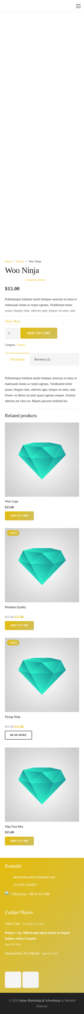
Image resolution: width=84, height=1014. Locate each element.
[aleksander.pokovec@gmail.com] (9, 877)
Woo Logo (11, 501)
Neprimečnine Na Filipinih (22, 953)
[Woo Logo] (42, 425)
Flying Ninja (12, 717)
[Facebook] (13, 980)
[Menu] (78, 6)
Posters (20, 261)
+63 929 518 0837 (25, 885)
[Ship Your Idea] (42, 750)
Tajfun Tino (12, 923)
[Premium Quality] (42, 531)
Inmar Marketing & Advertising (39, 1000)
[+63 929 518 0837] (9, 885)
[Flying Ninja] (42, 640)
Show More (12, 321)
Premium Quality (15, 607)
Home (8, 261)
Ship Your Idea (14, 826)
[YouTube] (30, 980)
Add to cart (39, 333)
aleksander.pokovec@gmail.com (34, 877)
